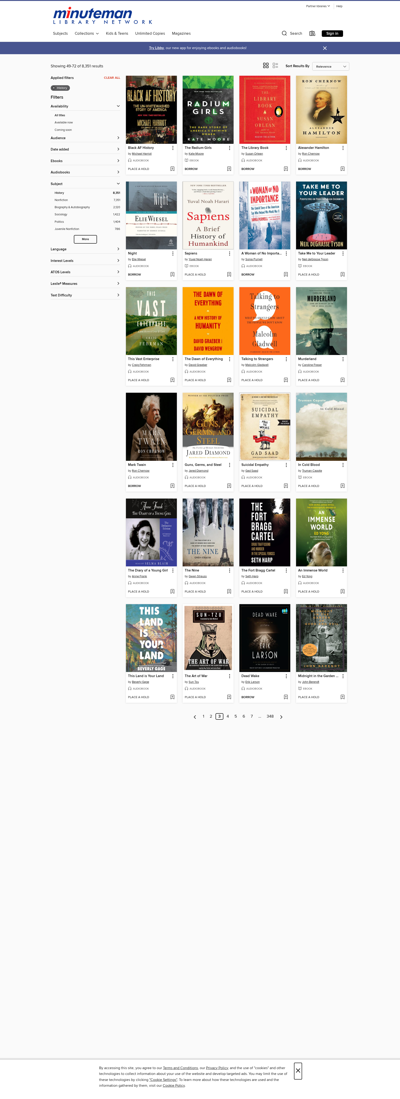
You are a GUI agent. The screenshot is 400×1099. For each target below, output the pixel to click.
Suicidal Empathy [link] (255, 465)
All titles (60, 115)
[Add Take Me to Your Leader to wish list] (342, 275)
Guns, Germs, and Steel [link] (203, 465)
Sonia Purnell (253, 259)
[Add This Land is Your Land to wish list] (172, 697)
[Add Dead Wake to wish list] (286, 697)
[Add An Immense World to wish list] (342, 592)
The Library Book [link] (255, 148)
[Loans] (312, 34)
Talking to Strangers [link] (257, 359)
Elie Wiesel (139, 259)
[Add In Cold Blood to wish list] (342, 486)
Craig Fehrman (141, 365)
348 (270, 716)
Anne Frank (139, 576)
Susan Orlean (254, 154)
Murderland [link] (307, 359)
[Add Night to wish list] (172, 275)
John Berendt (310, 682)
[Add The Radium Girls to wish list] (229, 169)
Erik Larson (252, 682)
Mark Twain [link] (137, 465)
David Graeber (198, 365)
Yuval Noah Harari (200, 259)
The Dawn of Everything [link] (204, 359)
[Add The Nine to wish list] (229, 592)
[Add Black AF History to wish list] (172, 169)
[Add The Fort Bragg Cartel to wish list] (286, 592)
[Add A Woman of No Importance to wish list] (286, 275)
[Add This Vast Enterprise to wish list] (172, 380)
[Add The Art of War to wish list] (229, 697)
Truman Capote (312, 471)
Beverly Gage (140, 682)
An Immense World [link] (313, 570)
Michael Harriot (142, 154)
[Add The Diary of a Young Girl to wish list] (172, 592)
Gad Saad (251, 471)
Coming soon (63, 130)
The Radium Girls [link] (198, 148)
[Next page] (281, 716)
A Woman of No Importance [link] (262, 253)
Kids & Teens (117, 33)
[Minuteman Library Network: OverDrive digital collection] (103, 16)
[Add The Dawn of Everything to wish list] (229, 380)
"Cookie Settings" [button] (163, 1079)
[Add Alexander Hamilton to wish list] (342, 169)
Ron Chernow (311, 154)
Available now (64, 122)
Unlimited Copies (150, 33)
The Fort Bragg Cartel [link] (258, 570)
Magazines (181, 33)
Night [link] (132, 253)
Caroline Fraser (312, 365)
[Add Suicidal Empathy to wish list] (286, 486)
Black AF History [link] (141, 148)
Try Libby (156, 48)
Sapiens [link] (191, 253)
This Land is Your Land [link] (146, 676)
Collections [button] (85, 33)
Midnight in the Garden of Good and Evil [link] (319, 676)
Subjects (60, 33)
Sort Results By (297, 66)
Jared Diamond (198, 471)
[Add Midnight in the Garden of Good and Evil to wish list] (342, 697)
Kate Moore (196, 154)
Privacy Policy (217, 1068)
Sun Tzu (194, 682)
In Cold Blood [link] (309, 465)
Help (339, 6)
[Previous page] (195, 716)
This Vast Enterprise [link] (143, 359)
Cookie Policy (174, 1085)
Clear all (112, 78)
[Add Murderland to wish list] (342, 380)
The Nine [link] (192, 570)
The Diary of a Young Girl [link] (148, 570)
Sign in (332, 33)
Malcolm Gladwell (257, 365)
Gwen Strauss (198, 576)
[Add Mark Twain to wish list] (172, 486)
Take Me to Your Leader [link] (316, 253)
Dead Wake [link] (250, 676)
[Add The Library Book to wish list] (286, 169)
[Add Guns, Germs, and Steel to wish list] (229, 486)
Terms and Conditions (180, 1068)
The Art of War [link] (196, 676)
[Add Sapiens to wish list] (229, 275)
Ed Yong (307, 576)
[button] (318, 6)
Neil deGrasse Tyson (315, 259)
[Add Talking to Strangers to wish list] (286, 380)
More (85, 239)
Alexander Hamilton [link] (313, 148)
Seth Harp (251, 576)
